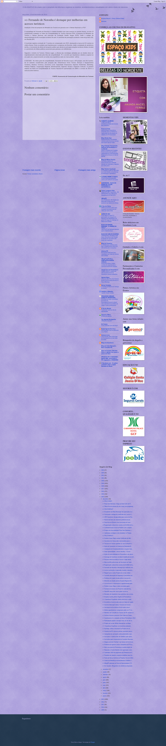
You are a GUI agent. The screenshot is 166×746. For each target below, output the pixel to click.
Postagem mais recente (31, 170)
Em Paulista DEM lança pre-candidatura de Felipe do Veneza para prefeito (110, 254)
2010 (102, 707)
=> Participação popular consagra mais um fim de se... (117, 620)
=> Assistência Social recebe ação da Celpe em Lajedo (117, 602)
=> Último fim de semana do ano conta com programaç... (118, 506)
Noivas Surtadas (106, 285)
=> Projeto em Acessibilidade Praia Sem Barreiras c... (117, 530)
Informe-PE (104, 251)
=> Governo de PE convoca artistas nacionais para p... (117, 631)
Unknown (103, 21)
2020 (102, 480)
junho (104, 682)
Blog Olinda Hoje (106, 138)
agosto (105, 677)
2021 (102, 478)
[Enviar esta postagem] (46, 81)
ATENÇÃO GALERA (106, 321)
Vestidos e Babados (107, 291)
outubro (105, 672)
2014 (102, 496)
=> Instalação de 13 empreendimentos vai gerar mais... (117, 549)
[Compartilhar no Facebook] (55, 81)
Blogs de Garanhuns (107, 343)
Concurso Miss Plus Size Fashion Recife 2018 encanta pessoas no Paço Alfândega (110, 280)
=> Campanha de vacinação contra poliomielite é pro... (117, 634)
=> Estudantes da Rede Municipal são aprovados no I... (118, 512)
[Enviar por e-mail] (50, 81)
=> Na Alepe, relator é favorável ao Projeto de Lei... (116, 628)
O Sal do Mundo (106, 308)
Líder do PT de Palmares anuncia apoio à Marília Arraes (110, 230)
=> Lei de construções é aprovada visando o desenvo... (117, 570)
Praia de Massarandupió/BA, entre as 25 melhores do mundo (109, 179)
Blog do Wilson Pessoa (108, 159)
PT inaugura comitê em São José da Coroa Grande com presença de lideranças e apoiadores (110, 172)
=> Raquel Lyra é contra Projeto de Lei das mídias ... (117, 573)
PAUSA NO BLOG (106, 187)
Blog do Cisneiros (106, 243)
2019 (102, 483)
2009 (102, 710)
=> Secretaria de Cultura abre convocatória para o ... (117, 541)
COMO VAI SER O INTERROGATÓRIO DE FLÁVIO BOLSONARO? (109, 124)
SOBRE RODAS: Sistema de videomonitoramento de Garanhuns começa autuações (109, 273)
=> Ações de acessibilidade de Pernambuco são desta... (118, 554)
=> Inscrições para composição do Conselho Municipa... (118, 639)
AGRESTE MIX (105, 214)
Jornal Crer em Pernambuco (109, 269)
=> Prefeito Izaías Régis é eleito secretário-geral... (116, 586)
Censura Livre (105, 335)
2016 (102, 491)
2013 (102, 699)
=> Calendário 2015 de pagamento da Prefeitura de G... (117, 652)
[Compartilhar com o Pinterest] (57, 81)
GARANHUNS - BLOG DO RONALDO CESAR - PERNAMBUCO (108, 184)
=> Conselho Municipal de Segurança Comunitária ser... (117, 575)
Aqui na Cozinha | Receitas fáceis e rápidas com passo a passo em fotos (110, 352)
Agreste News (105, 277)
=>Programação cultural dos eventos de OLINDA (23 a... (118, 525)
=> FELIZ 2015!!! (107, 501)
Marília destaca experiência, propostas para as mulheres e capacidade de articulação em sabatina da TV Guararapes (109, 133)
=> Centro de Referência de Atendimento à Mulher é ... (117, 660)
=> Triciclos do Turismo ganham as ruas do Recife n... (117, 543)
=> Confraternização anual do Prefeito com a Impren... (117, 527)
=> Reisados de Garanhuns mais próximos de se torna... (118, 594)
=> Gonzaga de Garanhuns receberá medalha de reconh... (118, 557)
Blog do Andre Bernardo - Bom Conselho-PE (109, 346)
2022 (102, 475)
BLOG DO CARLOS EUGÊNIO (110, 234)
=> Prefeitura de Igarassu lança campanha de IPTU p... (117, 644)
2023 (102, 473)
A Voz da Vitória (106, 206)
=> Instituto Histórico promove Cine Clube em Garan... (117, 615)
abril (104, 688)
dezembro (106, 499)
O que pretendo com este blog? (109, 325)
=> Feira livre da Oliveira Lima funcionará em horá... (116, 522)
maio (104, 685)
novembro (106, 669)
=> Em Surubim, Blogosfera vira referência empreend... (117, 666)
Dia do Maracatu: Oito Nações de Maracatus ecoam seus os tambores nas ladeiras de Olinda (110, 201)
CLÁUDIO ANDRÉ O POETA (109, 176)
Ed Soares (104, 324)
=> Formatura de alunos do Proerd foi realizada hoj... (117, 589)
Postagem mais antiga (86, 170)
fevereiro (105, 693)
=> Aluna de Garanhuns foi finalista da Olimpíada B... (117, 546)
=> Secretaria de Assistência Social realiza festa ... (116, 607)
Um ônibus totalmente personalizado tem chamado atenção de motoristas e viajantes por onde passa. (110, 163)
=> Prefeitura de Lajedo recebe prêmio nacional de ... (117, 578)
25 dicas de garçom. (106, 316)
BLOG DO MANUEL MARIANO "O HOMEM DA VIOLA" (108, 226)
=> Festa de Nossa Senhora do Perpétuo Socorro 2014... (118, 658)
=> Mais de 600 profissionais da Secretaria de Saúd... (117, 562)
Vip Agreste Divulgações (108, 319)
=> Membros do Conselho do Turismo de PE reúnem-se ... (118, 612)
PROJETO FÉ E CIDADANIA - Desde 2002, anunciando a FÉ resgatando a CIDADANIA (110, 358)
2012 (102, 702)
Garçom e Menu (106, 314)
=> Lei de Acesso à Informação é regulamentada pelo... (117, 583)
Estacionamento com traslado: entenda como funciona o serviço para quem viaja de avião (110, 141)
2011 (102, 704)
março (105, 690)
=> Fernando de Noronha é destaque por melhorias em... (118, 567)
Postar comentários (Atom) (34, 174)
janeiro (105, 696)
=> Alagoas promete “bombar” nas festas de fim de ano (117, 642)
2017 (102, 488)
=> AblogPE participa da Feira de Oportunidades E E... (117, 663)
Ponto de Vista (105, 129)
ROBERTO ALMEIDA (107, 121)
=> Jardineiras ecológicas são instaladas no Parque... (117, 533)
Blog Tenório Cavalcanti (108, 169)
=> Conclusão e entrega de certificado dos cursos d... (117, 514)
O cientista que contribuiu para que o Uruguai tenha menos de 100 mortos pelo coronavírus (109, 246)
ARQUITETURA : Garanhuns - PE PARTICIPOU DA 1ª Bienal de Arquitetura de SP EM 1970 (110, 193)
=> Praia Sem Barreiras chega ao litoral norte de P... (117, 504)
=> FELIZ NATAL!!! (107, 509)
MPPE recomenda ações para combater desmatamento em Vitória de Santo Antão (109, 209)
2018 (102, 486)
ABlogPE (104, 198)
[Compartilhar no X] (53, 81)
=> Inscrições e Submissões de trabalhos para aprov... (117, 636)
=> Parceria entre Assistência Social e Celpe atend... (117, 559)
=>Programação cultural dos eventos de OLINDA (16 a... (118, 565)
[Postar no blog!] (51, 81)
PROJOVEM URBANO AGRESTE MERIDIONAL (108, 296)
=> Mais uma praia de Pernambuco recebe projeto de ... (118, 647)
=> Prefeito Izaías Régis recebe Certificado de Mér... (117, 538)
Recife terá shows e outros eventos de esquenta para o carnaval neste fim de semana (109, 265)
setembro (105, 674)
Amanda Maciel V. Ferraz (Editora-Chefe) (112, 18)
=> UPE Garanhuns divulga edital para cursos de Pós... (117, 517)
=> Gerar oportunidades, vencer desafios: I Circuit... (116, 551)
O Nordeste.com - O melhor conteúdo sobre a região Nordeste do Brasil (109, 364)
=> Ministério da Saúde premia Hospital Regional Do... (117, 581)
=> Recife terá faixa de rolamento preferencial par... (116, 519)
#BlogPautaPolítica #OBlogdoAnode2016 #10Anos (107, 260)
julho (104, 680)
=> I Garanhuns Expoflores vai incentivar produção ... (117, 626)
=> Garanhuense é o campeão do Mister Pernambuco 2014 (118, 618)
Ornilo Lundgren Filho (108, 190)
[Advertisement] (59, 154)
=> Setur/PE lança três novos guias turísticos (115, 591)
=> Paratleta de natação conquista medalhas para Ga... (117, 655)
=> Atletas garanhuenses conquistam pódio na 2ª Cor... (117, 610)
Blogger (93, 742)
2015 (102, 494)
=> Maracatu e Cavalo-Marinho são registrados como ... (118, 650)
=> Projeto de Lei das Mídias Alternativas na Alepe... (117, 623)
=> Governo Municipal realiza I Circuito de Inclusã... (116, 605)
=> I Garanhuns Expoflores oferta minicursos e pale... (117, 599)
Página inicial (59, 170)
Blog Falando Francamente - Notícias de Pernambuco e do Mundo (109, 147)
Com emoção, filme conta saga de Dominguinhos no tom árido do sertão (109, 338)
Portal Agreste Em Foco (108, 329)
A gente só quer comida (107, 293)
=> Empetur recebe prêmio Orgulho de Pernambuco (116, 597)
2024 (102, 470)
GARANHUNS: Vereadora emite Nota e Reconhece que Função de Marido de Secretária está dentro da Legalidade (109, 238)
